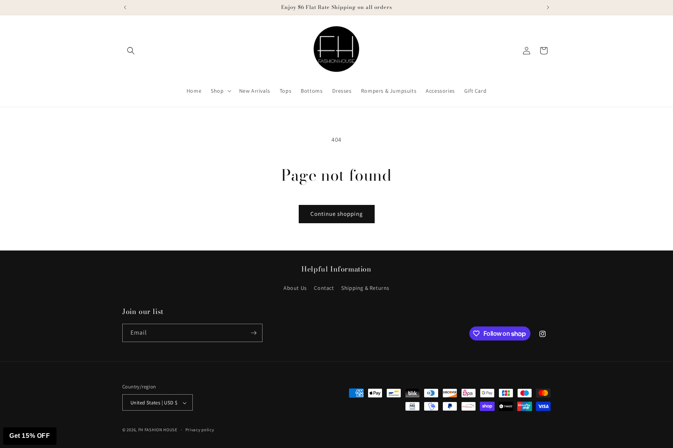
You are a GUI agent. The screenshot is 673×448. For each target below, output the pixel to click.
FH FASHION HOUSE (158, 430)
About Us (295, 288)
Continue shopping (336, 213)
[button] (130, 50)
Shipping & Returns (365, 288)
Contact (324, 288)
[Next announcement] (548, 7)
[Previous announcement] (125, 7)
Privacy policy (199, 429)
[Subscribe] (253, 333)
